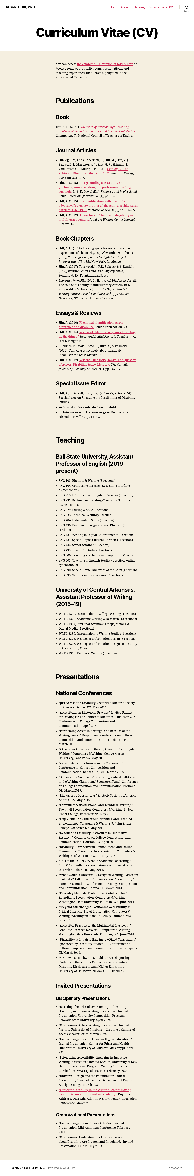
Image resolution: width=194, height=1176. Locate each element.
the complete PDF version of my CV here (105, 64)
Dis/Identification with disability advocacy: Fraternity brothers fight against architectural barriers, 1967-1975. (98, 205)
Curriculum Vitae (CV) (161, 7)
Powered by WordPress (61, 1167)
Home (113, 7)
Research (125, 7)
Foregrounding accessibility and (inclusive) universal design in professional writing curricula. (95, 187)
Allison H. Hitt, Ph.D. (21, 7)
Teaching (140, 7)
